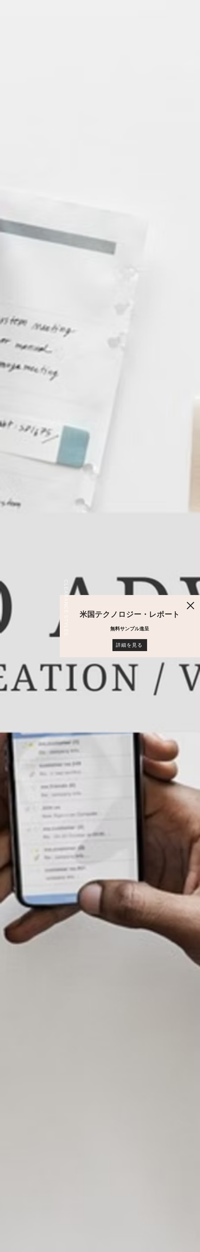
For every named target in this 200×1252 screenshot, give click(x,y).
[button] (190, 605)
